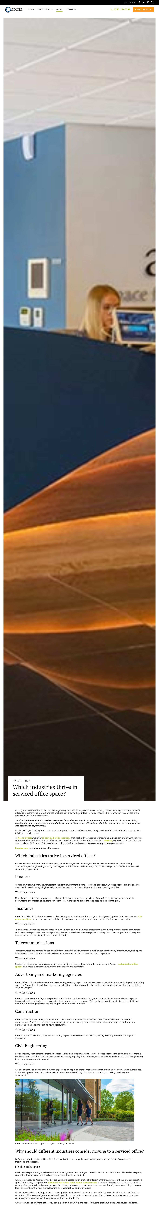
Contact (71, 9)
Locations (44, 9)
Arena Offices (25, 838)
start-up (108, 840)
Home (31, 9)
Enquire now (143, 9)
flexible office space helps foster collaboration (72, 1182)
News (59, 9)
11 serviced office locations (56, 838)
